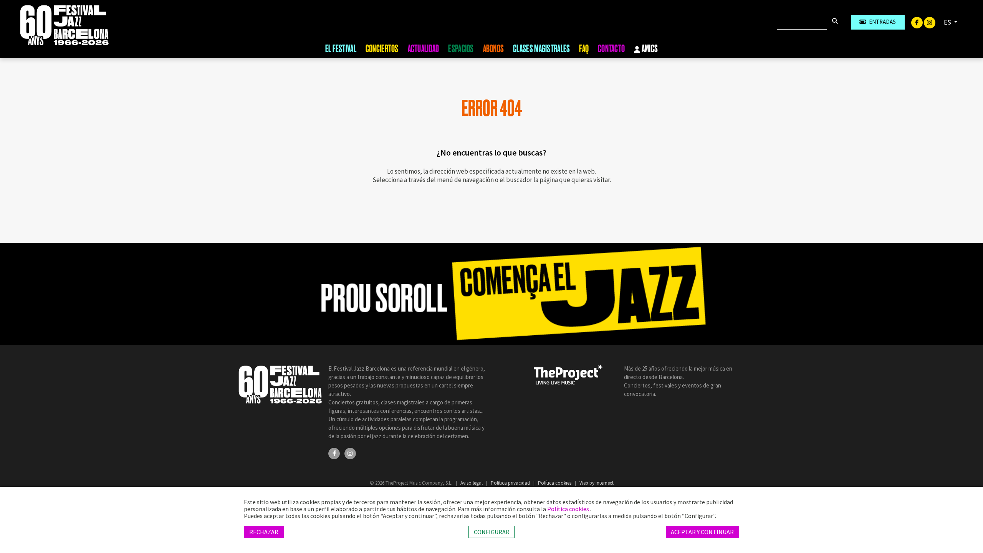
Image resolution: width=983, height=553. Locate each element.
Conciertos (382, 48)
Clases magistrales (541, 48)
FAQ (584, 48)
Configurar (492, 532)
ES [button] (948, 22)
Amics (649, 49)
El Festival (340, 48)
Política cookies (555, 483)
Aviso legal (472, 483)
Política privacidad (511, 483)
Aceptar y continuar (702, 532)
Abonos (493, 48)
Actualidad (423, 48)
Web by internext (596, 483)
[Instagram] (929, 22)
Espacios (460, 48)
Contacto (611, 48)
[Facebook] (917, 22)
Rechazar (263, 532)
